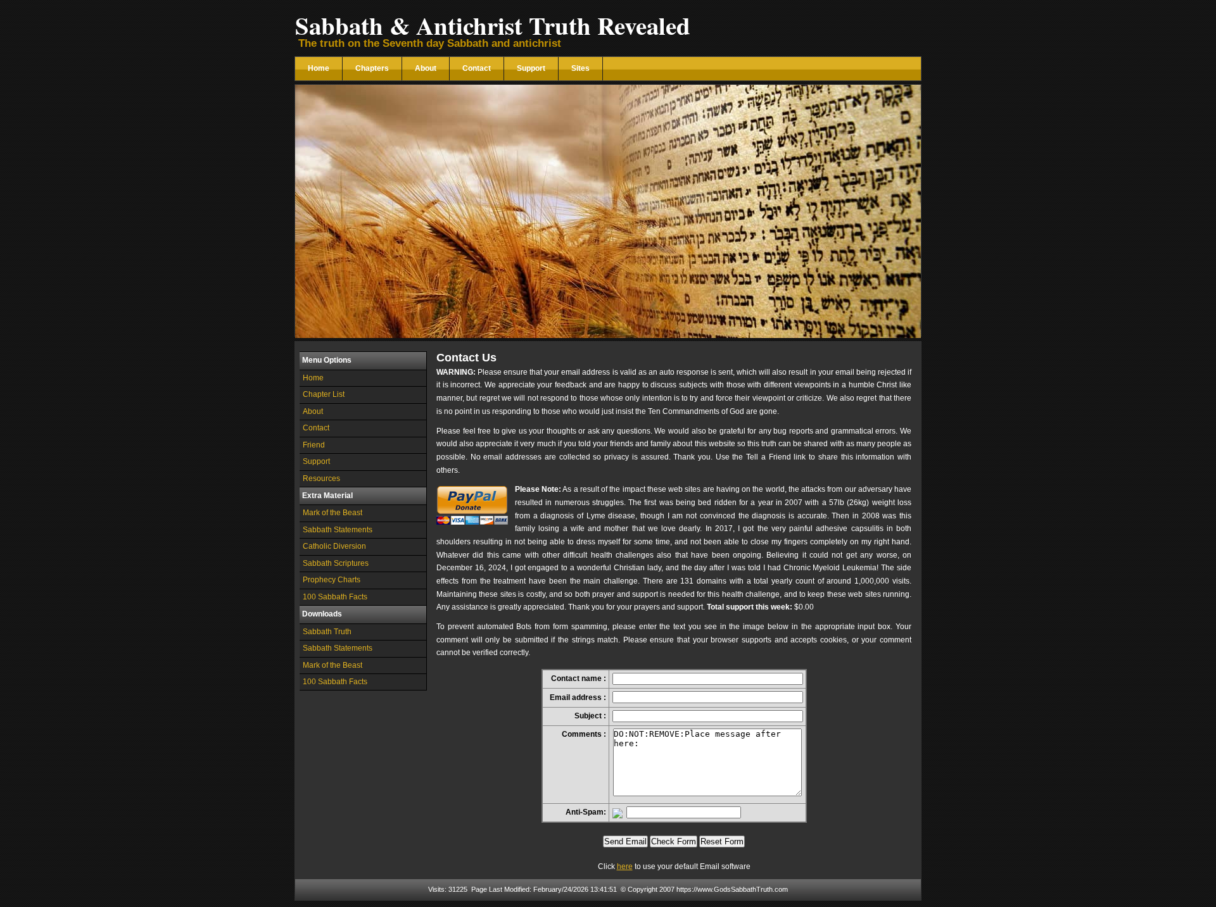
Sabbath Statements (337, 529)
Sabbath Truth (327, 631)
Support (531, 68)
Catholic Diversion (334, 546)
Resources (321, 478)
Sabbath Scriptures (336, 563)
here (625, 866)
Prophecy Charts (331, 579)
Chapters (372, 68)
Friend (314, 445)
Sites (580, 68)
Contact (476, 68)
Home (318, 68)
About (425, 68)
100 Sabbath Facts (335, 596)
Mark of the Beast (332, 512)
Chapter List (324, 394)
